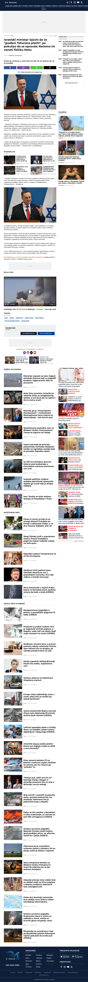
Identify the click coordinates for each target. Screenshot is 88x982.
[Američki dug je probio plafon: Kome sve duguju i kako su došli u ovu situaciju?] (13, 748)
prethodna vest (21, 357)
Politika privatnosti (59, 972)
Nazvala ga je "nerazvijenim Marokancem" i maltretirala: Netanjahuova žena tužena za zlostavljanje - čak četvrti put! (38, 414)
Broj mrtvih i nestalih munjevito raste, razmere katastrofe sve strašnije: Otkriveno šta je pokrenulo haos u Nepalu (39, 798)
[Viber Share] (23, 67)
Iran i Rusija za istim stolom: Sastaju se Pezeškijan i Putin (37, 498)
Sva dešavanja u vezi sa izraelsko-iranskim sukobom (23, 257)
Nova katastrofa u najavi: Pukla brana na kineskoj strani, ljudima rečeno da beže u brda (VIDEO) (39, 590)
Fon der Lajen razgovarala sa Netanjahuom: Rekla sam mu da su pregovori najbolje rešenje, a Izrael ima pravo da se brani (49, 159)
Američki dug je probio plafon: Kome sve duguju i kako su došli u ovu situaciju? (39, 746)
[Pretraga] (67, 2)
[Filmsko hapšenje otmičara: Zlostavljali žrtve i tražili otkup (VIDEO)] (71, 148)
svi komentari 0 (29, 333)
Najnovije (8, 6)
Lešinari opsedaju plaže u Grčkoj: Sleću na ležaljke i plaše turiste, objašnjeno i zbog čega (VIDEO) (39, 729)
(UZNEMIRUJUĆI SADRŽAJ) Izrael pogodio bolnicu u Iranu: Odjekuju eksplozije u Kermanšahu (49, 169)
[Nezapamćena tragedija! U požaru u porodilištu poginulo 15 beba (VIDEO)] (13, 614)
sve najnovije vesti (71, 83)
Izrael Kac (19, 318)
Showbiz (37, 6)
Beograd (50, 955)
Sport (31, 6)
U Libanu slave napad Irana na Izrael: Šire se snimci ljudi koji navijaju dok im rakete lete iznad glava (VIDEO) (21, 159)
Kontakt (20, 972)
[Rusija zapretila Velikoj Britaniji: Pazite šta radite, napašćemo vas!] (13, 665)
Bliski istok (25, 321)
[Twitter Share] (50, 67)
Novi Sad (50, 964)
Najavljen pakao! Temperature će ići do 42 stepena (39, 555)
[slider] (30, 302)
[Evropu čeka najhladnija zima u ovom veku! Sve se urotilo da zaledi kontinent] (13, 699)
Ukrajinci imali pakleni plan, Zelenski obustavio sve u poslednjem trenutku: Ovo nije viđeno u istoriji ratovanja (38, 573)
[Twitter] (81, 2)
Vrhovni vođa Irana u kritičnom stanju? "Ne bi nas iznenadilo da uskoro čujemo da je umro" (46, 360)
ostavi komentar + (46, 333)
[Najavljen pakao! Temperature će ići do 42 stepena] (13, 558)
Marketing (38, 972)
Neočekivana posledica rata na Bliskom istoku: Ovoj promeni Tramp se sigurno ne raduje (38, 430)
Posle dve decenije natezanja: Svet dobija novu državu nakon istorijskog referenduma (38, 899)
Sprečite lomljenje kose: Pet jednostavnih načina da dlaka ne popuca (72, 76)
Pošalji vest (47, 972)
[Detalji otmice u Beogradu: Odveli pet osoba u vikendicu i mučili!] (71, 172)
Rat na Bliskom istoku (12, 321)
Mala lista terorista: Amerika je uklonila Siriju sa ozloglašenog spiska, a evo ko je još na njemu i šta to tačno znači (39, 396)
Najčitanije (71, 37)
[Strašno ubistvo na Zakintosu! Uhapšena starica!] (13, 682)
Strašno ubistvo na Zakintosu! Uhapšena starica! (38, 679)
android (24, 309)
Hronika (48, 6)
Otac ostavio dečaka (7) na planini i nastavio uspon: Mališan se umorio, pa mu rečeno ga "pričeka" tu (39, 763)
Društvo (55, 6)
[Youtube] (35, 352)
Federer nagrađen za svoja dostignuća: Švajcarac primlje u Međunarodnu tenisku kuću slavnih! (73, 52)
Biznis (68, 6)
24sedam (39, 309)
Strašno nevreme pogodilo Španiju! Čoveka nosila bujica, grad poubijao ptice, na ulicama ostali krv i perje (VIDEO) (39, 832)
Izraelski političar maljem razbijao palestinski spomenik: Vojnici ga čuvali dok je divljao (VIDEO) (38, 482)
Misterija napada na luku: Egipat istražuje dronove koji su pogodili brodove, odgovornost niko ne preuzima (39, 379)
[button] (30, 292)
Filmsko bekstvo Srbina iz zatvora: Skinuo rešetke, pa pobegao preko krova (72, 69)
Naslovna (6, 35)
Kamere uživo (17, 6)
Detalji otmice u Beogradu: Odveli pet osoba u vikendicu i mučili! (71, 182)
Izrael (12, 318)
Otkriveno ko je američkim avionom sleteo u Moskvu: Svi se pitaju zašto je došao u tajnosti (39, 848)
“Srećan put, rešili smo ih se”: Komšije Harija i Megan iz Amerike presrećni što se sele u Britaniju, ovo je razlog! (38, 781)
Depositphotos (44, 975)
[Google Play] (77, 956)
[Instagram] (74, 2)
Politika (25, 6)
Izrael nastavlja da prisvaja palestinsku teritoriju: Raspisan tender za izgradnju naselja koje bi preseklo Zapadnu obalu (39, 448)
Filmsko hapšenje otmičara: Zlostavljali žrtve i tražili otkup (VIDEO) (69, 158)
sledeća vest (44, 357)
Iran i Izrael (39, 318)
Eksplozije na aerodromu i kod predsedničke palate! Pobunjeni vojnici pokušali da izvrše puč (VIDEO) (39, 934)
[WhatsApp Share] (36, 67)
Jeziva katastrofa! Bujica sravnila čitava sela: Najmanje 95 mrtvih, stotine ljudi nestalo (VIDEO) (39, 713)
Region (44, 9)
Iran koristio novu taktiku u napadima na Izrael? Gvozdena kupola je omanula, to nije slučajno (22, 169)
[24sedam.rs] (11, 2)
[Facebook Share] (10, 67)
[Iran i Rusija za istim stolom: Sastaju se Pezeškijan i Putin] (13, 501)
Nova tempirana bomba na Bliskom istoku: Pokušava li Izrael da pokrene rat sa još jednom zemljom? (37, 866)
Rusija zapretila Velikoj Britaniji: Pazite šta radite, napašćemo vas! (39, 663)
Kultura (74, 6)
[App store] (65, 956)
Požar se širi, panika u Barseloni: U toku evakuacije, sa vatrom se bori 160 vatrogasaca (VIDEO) (39, 814)
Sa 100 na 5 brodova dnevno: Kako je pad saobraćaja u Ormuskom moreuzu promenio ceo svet (38, 465)
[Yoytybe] (78, 2)
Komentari (80, 37)
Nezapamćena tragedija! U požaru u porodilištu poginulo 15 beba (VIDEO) (39, 612)
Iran (6, 318)
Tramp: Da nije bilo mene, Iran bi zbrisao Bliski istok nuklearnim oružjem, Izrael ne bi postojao (22, 360)
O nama (12, 972)
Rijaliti (60, 138)
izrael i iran (29, 318)
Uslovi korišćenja (73, 972)
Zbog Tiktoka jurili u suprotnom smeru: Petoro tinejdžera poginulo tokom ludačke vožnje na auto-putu (39, 539)
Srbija (80, 6)
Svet (43, 6)
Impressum (28, 972)
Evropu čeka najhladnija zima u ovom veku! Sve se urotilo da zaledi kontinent (38, 696)
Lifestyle (61, 6)
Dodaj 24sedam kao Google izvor (31, 72)
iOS (17, 309)
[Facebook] (71, 2)
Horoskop (50, 961)
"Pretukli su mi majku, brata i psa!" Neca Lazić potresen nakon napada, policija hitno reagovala (72, 61)
